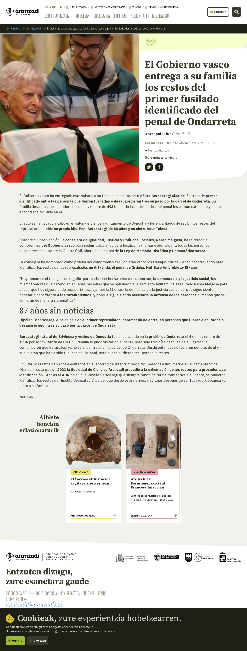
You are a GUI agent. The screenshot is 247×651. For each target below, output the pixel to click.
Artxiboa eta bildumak (109, 7)
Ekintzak (120, 16)
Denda (152, 7)
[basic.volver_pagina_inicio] (22, 12)
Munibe (136, 7)
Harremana (171, 7)
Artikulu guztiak (83, 515)
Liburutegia (78, 7)
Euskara (218, 11)
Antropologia (157, 134)
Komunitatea (140, 16)
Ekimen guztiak (141, 515)
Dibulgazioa (102, 16)
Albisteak (56, 7)
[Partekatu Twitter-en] (149, 167)
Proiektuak (81, 16)
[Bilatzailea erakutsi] (236, 12)
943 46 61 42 (18, 599)
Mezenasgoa (160, 16)
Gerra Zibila (182, 134)
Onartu (17, 640)
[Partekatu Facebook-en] (159, 167)
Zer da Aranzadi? (57, 16)
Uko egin (39, 640)
